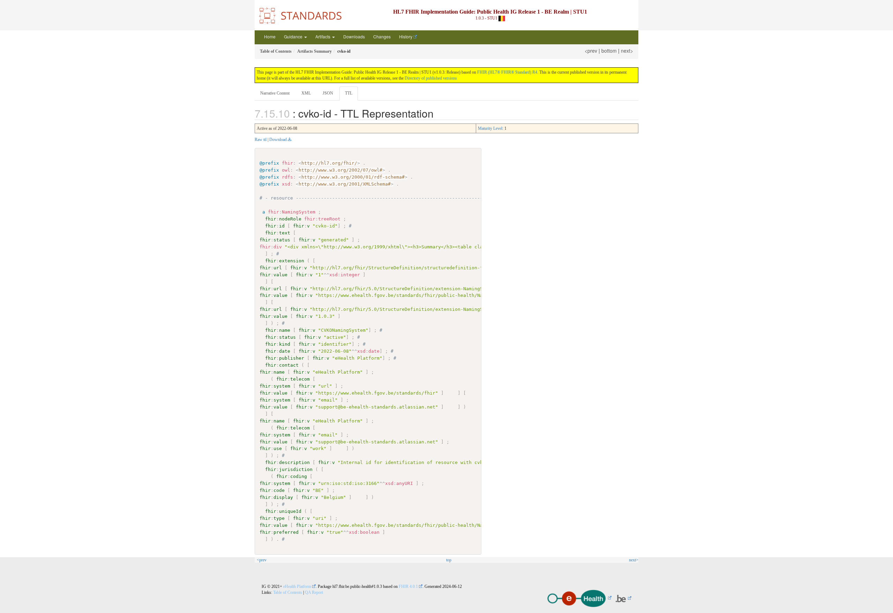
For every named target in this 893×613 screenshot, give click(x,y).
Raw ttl (261, 139)
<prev (591, 50)
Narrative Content (275, 93)
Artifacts (323, 36)
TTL (348, 93)
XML (306, 93)
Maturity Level (490, 128)
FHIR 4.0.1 (408, 586)
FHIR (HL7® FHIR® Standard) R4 (507, 72)
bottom (609, 50)
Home (270, 36)
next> (627, 50)
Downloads (354, 36)
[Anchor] (439, 113)
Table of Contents (287, 592)
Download (278, 139)
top (448, 560)
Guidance (293, 36)
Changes (382, 36)
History (405, 36)
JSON (328, 93)
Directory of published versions (431, 78)
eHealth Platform (297, 586)
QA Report (314, 592)
